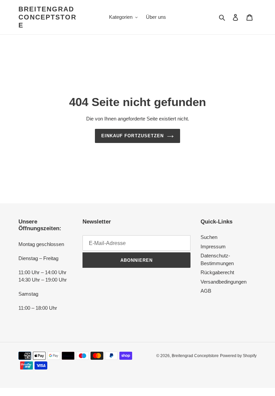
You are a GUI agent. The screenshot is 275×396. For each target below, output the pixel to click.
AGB (206, 291)
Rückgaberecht (217, 272)
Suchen (209, 237)
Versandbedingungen (223, 282)
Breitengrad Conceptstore (47, 17)
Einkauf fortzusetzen (132, 135)
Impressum (213, 246)
